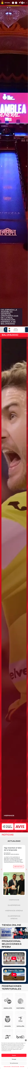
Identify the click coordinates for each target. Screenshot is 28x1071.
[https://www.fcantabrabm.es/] (20, 1001)
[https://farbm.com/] (7, 1019)
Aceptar (14, 1055)
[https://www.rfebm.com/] (2, 2)
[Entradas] (13, 3)
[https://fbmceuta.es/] (20, 1037)
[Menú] (26, 2)
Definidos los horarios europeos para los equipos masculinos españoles (12, 851)
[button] (25, 1040)
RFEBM (7, 3)
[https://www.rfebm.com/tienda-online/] (14, 933)
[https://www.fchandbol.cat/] (20, 1019)
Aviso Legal (22, 1066)
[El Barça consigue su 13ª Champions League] (14, 166)
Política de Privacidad (15, 1066)
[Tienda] (16, 3)
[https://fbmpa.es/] (7, 1037)
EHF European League (18, 857)
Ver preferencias (14, 1063)
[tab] (14, 841)
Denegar (14, 1059)
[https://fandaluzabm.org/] (7, 1001)
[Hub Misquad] (22, 3)
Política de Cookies (7, 1066)
